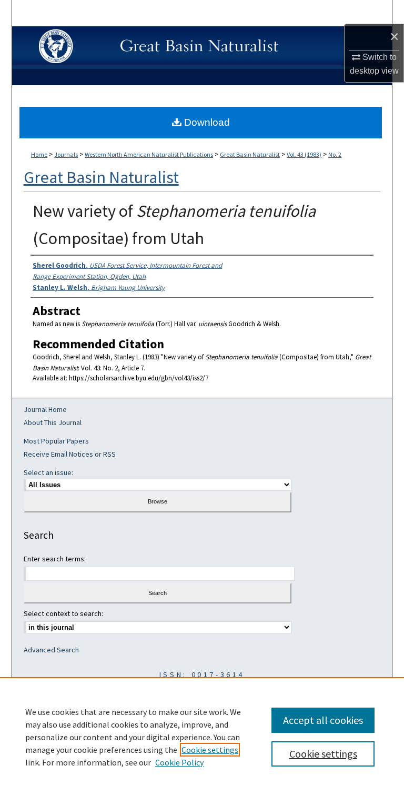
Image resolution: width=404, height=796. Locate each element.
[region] (202, 736)
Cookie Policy (179, 762)
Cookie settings (209, 749)
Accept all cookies (323, 720)
